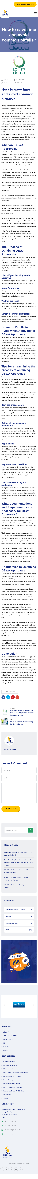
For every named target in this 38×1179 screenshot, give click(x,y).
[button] (4, 1005)
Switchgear (7, 1094)
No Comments (8, 83)
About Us (6, 1032)
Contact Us (7, 1050)
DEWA (19, 930)
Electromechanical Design (11, 1083)
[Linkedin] (21, 1169)
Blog (4, 1043)
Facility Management (10, 1065)
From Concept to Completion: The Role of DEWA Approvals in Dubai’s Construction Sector (22, 713)
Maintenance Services (10, 1069)
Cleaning (19, 916)
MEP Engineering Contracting (12, 1087)
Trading (5, 1098)
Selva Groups (8, 80)
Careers (6, 1047)
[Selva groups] (5, 13)
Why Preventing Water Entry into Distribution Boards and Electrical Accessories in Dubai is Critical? (18, 862)
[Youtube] (16, 1169)
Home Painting (8, 1080)
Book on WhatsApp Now (25, 4)
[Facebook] (3, 697)
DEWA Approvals (9, 691)
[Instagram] (11, 1169)
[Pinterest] (13, 697)
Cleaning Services (19, 923)
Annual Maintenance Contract (19, 909)
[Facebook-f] (2, 1169)
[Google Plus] (17, 697)
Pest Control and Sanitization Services (15, 1072)
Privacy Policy (8, 1039)
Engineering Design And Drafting (13, 1091)
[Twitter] (8, 697)
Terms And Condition (10, 1036)
